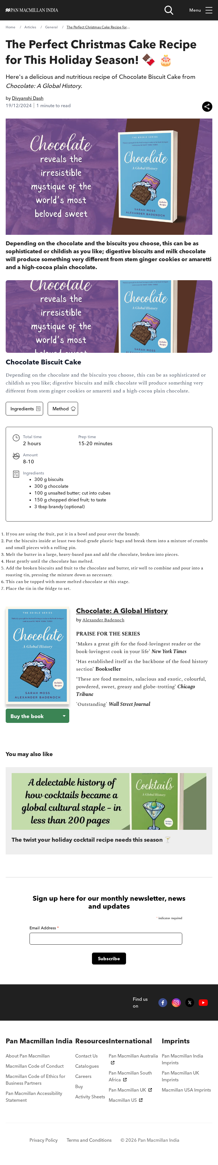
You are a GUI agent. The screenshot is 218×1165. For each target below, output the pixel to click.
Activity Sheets (90, 1096)
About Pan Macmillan (28, 1056)
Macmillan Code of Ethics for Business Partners (35, 1079)
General (51, 27)
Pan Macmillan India (39, 1041)
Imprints (176, 1041)
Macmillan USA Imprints (186, 1090)
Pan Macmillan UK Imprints (180, 1076)
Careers (83, 1076)
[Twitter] (189, 1002)
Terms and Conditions (89, 1140)
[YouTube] (203, 1002)
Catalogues (87, 1066)
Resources (92, 1041)
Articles (30, 27)
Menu (195, 10)
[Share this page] (207, 107)
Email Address (44, 927)
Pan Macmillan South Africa (130, 1076)
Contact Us (86, 1056)
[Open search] (168, 10)
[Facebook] (162, 1002)
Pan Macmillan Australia (133, 1056)
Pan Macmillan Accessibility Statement (34, 1096)
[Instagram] (176, 1002)
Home (10, 27)
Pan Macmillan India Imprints (182, 1059)
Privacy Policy (44, 1140)
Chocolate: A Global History (122, 611)
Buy (79, 1086)
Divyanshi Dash (27, 98)
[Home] (32, 10)
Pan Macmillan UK (127, 1090)
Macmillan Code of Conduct (35, 1066)
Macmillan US (123, 1100)
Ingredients (22, 408)
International (130, 1041)
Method (61, 408)
